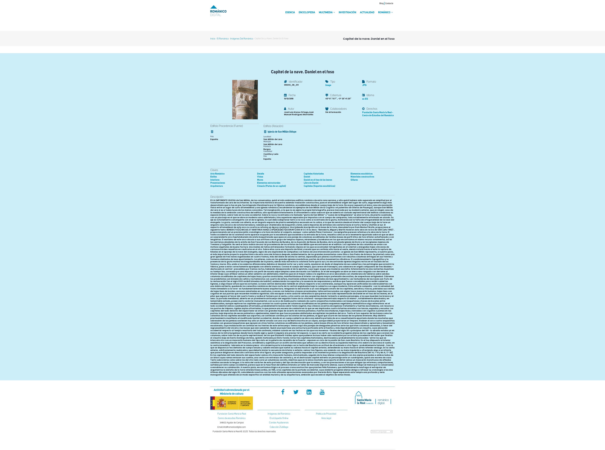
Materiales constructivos (362, 177)
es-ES (365, 99)
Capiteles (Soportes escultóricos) (319, 186)
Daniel (307, 177)
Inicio (212, 39)
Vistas (260, 177)
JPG (364, 85)
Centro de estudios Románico (231, 418)
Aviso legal (326, 418)
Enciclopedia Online (279, 418)
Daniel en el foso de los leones (318, 180)
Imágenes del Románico (279, 414)
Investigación (347, 12)
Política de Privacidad (326, 414)
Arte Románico (217, 174)
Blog (381, 3)
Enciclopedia (307, 12)
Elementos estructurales (268, 183)
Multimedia (326, 12)
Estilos (213, 177)
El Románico (223, 39)
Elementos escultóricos (362, 174)
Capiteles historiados (314, 174)
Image (328, 85)
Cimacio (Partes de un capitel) (271, 186)
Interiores (214, 180)
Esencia (290, 12)
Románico (384, 12)
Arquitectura (216, 186)
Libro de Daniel (311, 183)
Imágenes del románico (241, 39)
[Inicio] (223, 11)
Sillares (354, 180)
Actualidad (367, 12)
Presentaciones (217, 183)
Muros (260, 180)
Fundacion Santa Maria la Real (231, 414)
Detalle (260, 174)
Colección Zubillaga (279, 427)
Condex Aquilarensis (279, 422)
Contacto (389, 3)
